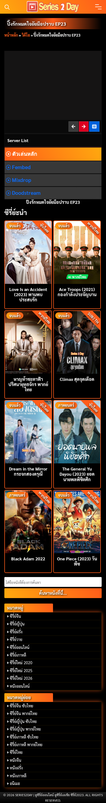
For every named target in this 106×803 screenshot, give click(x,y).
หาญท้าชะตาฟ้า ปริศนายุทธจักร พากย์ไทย (28, 384)
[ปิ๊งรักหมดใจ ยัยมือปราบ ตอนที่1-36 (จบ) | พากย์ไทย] (94, 126)
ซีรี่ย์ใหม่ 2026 (21, 678)
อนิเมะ (15, 783)
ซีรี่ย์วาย (16, 639)
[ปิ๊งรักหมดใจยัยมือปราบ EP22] (73, 126)
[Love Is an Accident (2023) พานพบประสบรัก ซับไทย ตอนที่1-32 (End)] (28, 252)
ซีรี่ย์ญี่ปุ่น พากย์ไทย (25, 728)
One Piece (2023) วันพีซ (77, 561)
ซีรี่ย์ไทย (16, 752)
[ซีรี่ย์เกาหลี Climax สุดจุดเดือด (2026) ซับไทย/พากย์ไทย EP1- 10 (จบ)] (77, 342)
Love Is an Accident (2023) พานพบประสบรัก (28, 294)
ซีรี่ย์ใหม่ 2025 (21, 670)
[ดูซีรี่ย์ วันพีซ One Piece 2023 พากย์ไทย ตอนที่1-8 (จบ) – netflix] (77, 521)
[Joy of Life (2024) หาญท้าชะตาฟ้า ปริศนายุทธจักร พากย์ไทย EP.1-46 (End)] (28, 342)
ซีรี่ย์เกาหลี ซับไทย (24, 736)
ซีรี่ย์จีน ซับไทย (21, 705)
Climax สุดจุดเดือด (77, 379)
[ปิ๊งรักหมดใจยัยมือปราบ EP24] (84, 126)
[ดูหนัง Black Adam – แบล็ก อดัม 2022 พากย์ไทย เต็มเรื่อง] (28, 521)
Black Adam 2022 (28, 558)
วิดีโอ (26, 35)
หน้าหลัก (11, 35)
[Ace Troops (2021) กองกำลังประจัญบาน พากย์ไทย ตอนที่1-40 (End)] (77, 252)
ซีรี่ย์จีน (15, 616)
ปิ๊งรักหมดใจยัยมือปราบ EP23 (36, 23)
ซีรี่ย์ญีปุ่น (17, 623)
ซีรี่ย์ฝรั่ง (16, 631)
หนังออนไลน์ (20, 686)
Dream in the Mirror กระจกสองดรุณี (28, 471)
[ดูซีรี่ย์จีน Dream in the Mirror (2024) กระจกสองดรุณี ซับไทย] (28, 431)
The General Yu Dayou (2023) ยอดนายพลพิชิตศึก (77, 474)
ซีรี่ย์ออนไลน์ (19, 647)
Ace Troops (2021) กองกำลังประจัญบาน (77, 291)
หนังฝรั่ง (16, 767)
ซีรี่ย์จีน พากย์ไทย (23, 713)
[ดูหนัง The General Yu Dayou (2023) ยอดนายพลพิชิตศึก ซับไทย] (77, 431)
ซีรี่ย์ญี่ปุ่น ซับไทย (23, 721)
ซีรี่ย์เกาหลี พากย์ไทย (26, 744)
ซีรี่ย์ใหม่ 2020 (21, 662)
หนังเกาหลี (18, 775)
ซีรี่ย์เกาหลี (18, 654)
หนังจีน (15, 760)
